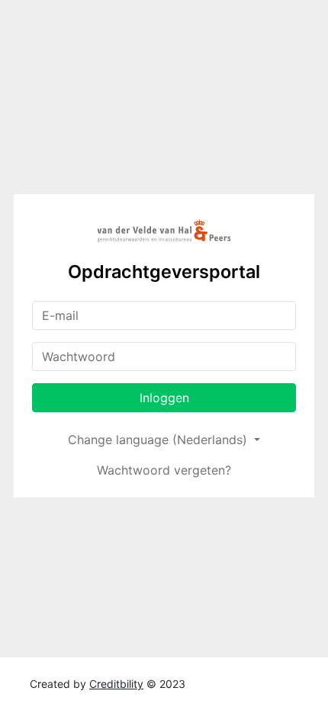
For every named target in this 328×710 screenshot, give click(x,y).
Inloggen (164, 397)
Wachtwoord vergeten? (164, 470)
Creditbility (116, 683)
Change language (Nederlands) (159, 439)
